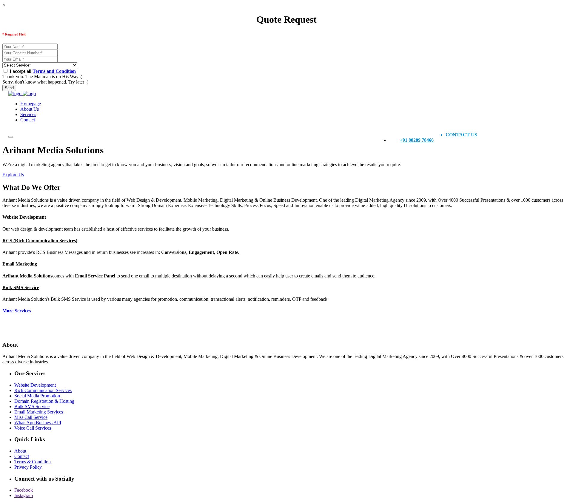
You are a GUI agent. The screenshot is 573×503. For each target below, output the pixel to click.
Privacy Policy (28, 467)
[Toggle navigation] (10, 137)
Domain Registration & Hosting (44, 401)
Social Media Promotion (37, 395)
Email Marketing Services (38, 411)
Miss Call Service (30, 417)
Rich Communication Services (43, 390)
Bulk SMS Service (20, 287)
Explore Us (13, 174)
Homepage (30, 103)
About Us (29, 109)
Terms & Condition (32, 461)
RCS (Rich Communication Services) (39, 240)
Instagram (23, 495)
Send (9, 88)
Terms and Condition (54, 71)
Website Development (24, 217)
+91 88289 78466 (417, 140)
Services (28, 114)
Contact (27, 119)
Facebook (23, 490)
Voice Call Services (32, 428)
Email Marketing (19, 263)
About (20, 450)
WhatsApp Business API (37, 422)
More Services (16, 310)
